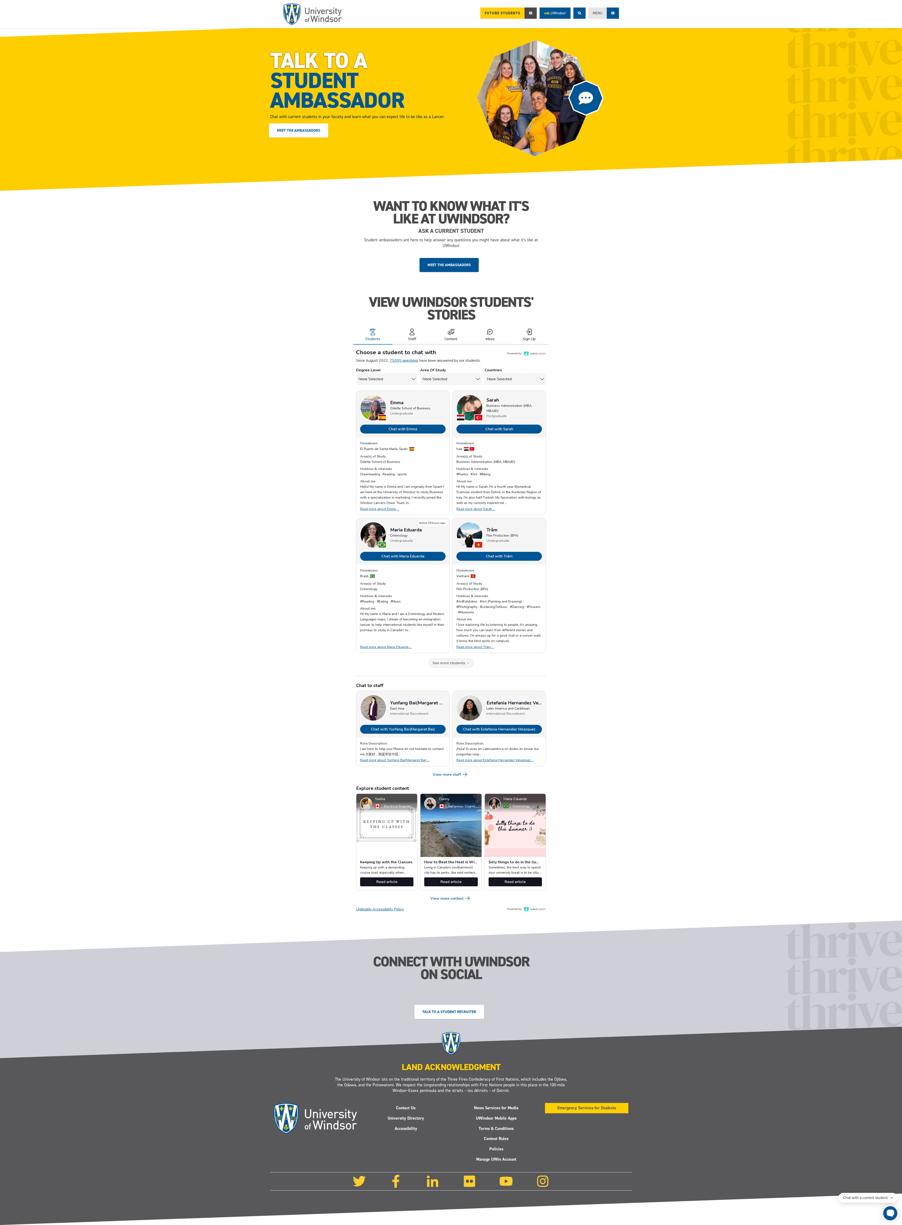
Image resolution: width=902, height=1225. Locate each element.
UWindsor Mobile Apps (496, 1118)
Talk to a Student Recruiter (449, 1011)
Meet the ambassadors (298, 130)
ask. (555, 13)
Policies (496, 1149)
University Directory (406, 1118)
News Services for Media (496, 1108)
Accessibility (406, 1128)
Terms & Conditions (496, 1128)
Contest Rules (496, 1138)
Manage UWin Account (496, 1159)
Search (579, 13)
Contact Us (406, 1108)
